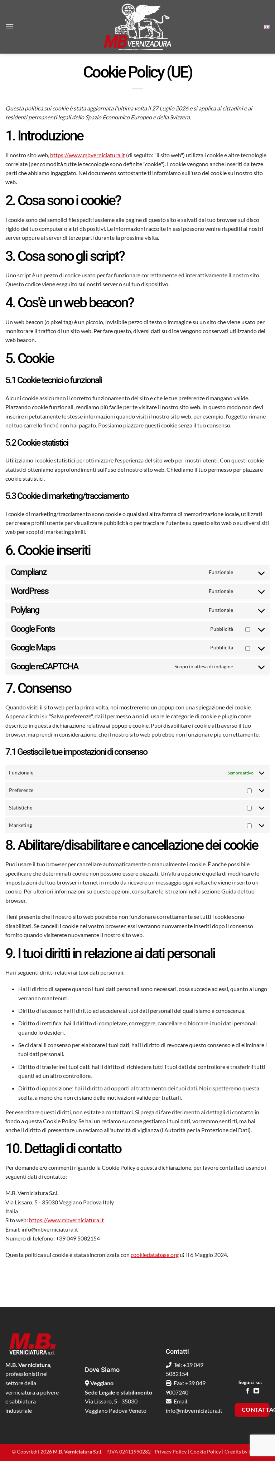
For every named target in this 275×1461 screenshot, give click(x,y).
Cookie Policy (205, 1451)
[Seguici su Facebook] (248, 1391)
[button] (9, 26)
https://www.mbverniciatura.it (87, 155)
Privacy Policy (171, 1451)
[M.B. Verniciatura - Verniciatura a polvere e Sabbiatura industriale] (137, 27)
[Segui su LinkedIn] (256, 1391)
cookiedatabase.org (155, 1254)
